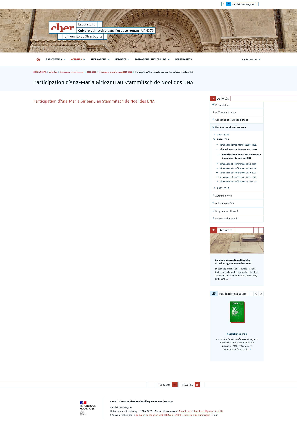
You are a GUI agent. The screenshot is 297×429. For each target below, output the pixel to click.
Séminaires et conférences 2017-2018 (116, 71)
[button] (175, 384)
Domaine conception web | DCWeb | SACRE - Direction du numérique (173, 414)
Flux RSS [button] (187, 384)
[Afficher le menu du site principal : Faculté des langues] (223, 4)
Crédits (219, 411)
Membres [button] (120, 59)
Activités (53, 71)
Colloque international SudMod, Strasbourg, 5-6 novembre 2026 (233, 262)
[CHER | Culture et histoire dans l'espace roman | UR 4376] (62, 27)
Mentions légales (203, 411)
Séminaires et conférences (71, 71)
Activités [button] (76, 59)
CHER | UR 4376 (39, 71)
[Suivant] (261, 230)
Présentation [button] (54, 59)
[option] (237, 259)
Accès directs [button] (249, 59)
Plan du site (185, 411)
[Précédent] (256, 230)
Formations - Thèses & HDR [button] (150, 59)
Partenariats (183, 59)
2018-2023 (91, 71)
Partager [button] (164, 384)
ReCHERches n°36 (237, 334)
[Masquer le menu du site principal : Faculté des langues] (259, 4)
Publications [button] (98, 59)
